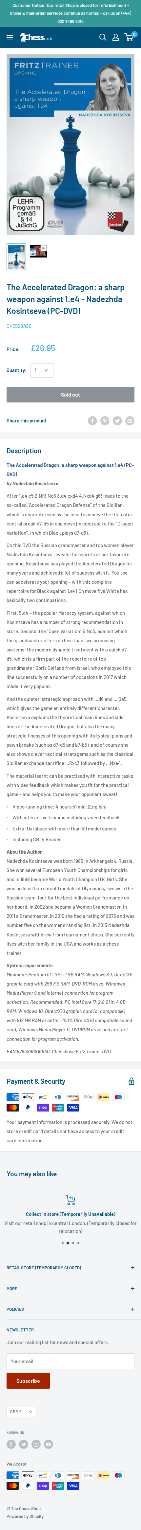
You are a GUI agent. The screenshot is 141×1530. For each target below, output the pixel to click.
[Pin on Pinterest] (105, 420)
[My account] (115, 37)
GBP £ (16, 1411)
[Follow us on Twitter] (23, 1444)
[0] (129, 37)
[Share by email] (129, 420)
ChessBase (19, 326)
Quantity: (17, 370)
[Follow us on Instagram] (36, 1444)
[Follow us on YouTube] (48, 1444)
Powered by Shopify (25, 1516)
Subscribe (28, 1381)
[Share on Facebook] (92, 420)
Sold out (70, 394)
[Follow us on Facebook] (11, 1444)
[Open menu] (10, 37)
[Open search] (103, 37)
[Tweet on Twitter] (117, 420)
